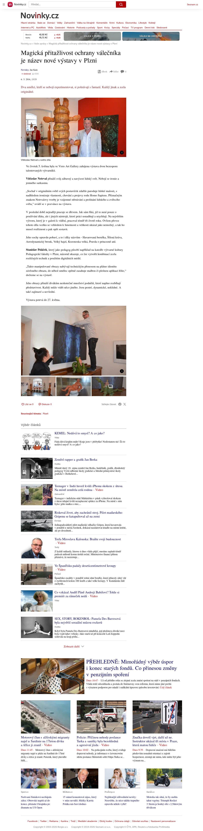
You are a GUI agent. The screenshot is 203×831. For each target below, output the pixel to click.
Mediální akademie (87, 821)
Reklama (53, 821)
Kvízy (107, 27)
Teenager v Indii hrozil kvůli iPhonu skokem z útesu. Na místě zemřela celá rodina (89, 488)
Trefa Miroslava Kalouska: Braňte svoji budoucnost (88, 539)
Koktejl (152, 22)
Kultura (120, 22)
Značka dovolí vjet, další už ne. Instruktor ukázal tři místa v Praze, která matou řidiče (155, 741)
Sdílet (115, 71)
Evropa (58, 521)
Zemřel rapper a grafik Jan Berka (76, 459)
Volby (59, 22)
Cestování (60, 27)
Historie (71, 27)
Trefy (57, 547)
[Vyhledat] (121, 4)
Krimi (112, 22)
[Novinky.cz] (40, 16)
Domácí (51, 22)
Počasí (125, 27)
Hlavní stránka (28, 22)
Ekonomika (131, 22)
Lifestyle (142, 22)
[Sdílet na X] (124, 404)
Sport (99, 27)
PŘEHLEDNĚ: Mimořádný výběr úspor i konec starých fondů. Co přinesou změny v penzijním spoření (131, 668)
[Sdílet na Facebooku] (119, 404)
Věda (50, 27)
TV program (137, 27)
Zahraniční (69, 22)
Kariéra (64, 821)
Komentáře (102, 22)
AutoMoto (41, 27)
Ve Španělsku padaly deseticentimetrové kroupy (85, 565)
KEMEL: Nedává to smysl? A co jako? (80, 433)
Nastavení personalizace (163, 821)
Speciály (116, 27)
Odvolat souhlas (140, 821)
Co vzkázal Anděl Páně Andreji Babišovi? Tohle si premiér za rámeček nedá (87, 594)
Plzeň (45, 413)
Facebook (33, 821)
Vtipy (57, 437)
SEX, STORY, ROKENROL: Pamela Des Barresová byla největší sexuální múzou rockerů (88, 620)
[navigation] (3, 4)
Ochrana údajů (122, 821)
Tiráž (73, 821)
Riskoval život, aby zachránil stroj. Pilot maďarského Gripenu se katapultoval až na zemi (88, 514)
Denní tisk (150, 27)
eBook (104, 71)
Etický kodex (106, 821)
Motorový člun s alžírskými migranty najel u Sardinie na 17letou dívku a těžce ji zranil (45, 741)
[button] (73, 127)
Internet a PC (27, 27)
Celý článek (166, 687)
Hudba (57, 464)
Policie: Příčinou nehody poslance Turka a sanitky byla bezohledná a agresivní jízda (99, 741)
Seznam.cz (192, 4)
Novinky (25, 69)
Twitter (43, 821)
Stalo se (41, 22)
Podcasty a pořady (85, 27)
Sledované (162, 27)
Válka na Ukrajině (86, 22)
